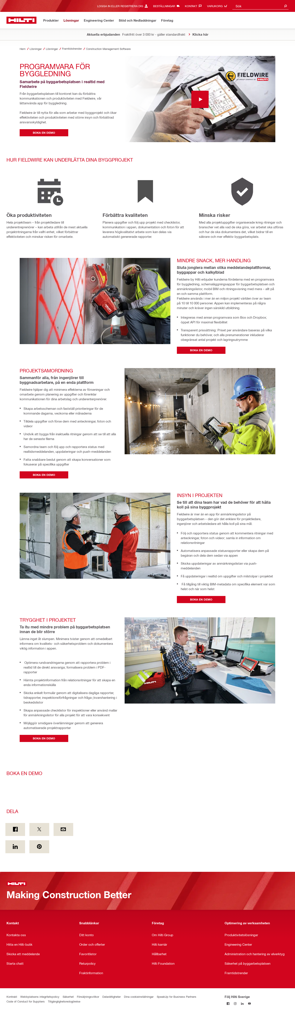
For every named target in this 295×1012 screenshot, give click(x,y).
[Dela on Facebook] (15, 829)
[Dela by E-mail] (63, 829)
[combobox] (260, 6)
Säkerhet (68, 996)
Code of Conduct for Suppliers (25, 1001)
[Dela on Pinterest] (39, 846)
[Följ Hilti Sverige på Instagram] (235, 1003)
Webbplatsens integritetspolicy (39, 996)
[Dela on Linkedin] (15, 846)
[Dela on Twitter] (39, 829)
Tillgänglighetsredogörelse (64, 1001)
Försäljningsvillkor (88, 996)
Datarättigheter (111, 996)
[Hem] (21, 20)
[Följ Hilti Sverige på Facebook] (228, 1003)
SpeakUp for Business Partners (176, 996)
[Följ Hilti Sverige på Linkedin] (242, 1003)
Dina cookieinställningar (139, 996)
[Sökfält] (285, 6)
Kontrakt (11, 996)
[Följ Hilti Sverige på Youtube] (249, 1003)
